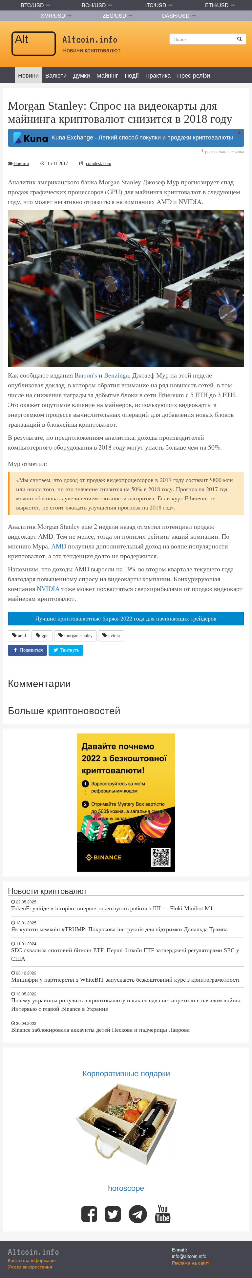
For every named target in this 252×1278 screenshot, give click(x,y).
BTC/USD (32, 5)
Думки (81, 75)
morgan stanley (78, 635)
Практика (158, 75)
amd (22, 635)
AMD (58, 546)
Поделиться (31, 650)
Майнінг (107, 75)
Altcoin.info (33, 1251)
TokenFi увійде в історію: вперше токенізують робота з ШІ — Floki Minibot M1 (112, 908)
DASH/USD (176, 15)
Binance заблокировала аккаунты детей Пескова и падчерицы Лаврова (100, 1030)
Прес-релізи (193, 75)
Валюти (56, 75)
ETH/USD (217, 5)
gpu (45, 635)
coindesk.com (98, 163)
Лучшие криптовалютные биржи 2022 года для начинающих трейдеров (126, 618)
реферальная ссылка (222, 151)
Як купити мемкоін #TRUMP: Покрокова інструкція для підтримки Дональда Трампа (119, 929)
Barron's (85, 375)
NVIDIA (48, 588)
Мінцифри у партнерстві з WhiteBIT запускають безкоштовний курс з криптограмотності (125, 979)
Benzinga (116, 375)
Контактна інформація (32, 1260)
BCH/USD (94, 5)
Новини (28, 75)
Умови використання (30, 1266)
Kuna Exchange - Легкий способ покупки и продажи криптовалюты (140, 137)
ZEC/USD (114, 15)
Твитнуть (69, 650)
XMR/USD (53, 15)
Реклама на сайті (190, 1262)
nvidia (114, 635)
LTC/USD (155, 5)
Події (132, 75)
